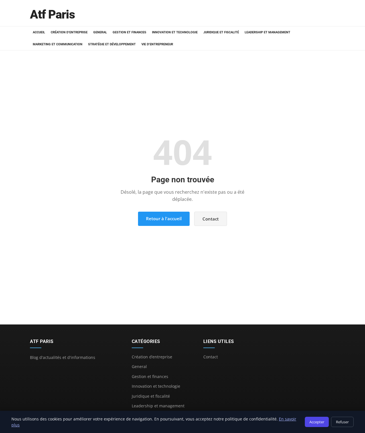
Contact (210, 219)
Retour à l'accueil (164, 218)
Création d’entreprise (69, 32)
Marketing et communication (57, 44)
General (100, 32)
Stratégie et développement (112, 44)
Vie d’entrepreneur (157, 44)
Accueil (39, 32)
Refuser (342, 421)
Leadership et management (267, 32)
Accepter (316, 421)
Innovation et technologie (175, 32)
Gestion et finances (129, 32)
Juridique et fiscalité (221, 32)
